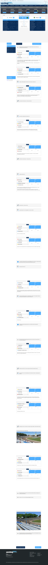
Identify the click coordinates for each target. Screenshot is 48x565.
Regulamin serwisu (14, 0)
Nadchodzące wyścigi (36, 43)
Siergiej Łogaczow (33, 23)
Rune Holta (32, 22)
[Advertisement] (24, 36)
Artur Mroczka (5, 23)
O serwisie (2, 0)
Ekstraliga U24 (17, 5)
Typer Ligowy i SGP (39, 554)
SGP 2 (35, 5)
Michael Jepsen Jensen (33, 26)
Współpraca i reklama (6, 0)
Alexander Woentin (6, 22)
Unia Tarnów (10, 17)
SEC (40, 5)
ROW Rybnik (37, 17)
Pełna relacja (38, 547)
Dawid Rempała (6, 27)
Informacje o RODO (32, 556)
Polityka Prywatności (32, 555)
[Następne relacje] (46, 11)
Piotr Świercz (5, 30)
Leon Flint (32, 30)
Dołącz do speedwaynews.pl (20, 0)
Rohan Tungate (6, 26)
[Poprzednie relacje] (1, 11)
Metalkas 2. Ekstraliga (21, 5)
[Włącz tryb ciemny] (47, 1)
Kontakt (10, 0)
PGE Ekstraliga (12, 5)
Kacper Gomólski (33, 21)
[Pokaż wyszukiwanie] (45, 1)
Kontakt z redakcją (32, 552)
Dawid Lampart (6, 21)
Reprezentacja (3, 5)
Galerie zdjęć (38, 555)
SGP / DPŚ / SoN (31, 5)
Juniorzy (8, 5)
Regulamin (31, 554)
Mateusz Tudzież (33, 27)
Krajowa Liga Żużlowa (26, 5)
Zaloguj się (8, 80)
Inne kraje (45, 5)
